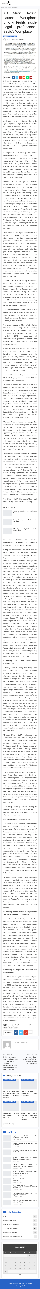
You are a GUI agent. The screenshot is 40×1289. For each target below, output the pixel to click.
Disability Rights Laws (10, 36)
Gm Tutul (24, 1286)
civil (15, 1024)
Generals (20, 1024)
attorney (10, 1024)
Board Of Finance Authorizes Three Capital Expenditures (25, 1194)
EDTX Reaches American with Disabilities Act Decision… (25, 1172)
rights (15, 1027)
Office (10, 1027)
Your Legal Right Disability (10, 1228)
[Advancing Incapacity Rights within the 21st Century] (7, 531)
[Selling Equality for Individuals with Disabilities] (7, 522)
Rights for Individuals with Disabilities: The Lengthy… (25, 1136)
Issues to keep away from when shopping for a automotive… (25, 1158)
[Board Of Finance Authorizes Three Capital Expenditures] (7, 1195)
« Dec (19, 1274)
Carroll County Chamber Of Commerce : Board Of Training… (25, 1165)
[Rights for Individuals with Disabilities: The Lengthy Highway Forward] (7, 513)
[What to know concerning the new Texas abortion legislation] (29, 1106)
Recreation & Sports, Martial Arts (12, 1236)
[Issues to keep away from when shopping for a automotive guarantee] (7, 1159)
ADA (4, 1216)
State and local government (11, 1224)
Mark (5, 1027)
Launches (32, 1024)
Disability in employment (10, 1232)
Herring (26, 1024)
